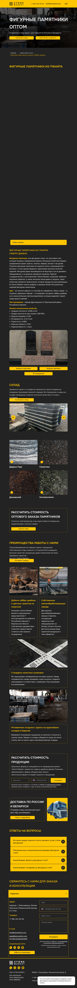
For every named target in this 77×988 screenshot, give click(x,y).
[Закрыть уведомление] (74, 978)
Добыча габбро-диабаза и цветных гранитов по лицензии (23, 603)
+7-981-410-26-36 (16, 919)
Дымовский (15, 497)
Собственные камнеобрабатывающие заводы (53, 603)
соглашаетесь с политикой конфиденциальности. (55, 942)
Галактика (44, 467)
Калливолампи (46, 497)
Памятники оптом (26, 53)
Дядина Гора (15, 467)
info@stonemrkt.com (53, 4)
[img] (53, 452)
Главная (13, 53)
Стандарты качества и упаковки (27, 672)
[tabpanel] (38, 54)
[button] (23, 528)
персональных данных (54, 785)
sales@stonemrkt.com (18, 936)
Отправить (58, 780)
